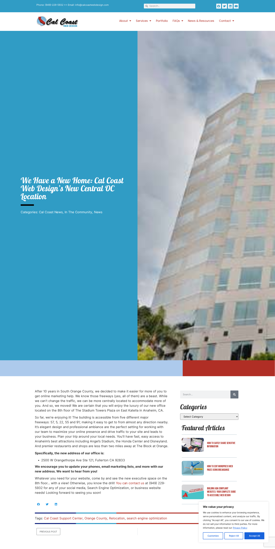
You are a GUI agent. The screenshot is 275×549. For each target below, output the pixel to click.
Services (142, 21)
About (123, 21)
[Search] (234, 394)
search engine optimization (147, 518)
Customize (213, 535)
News (98, 212)
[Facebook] (218, 6)
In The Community (78, 212)
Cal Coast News (51, 212)
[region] (234, 522)
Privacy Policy (240, 527)
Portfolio (162, 21)
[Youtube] (236, 6)
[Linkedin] (230, 6)
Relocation (117, 518)
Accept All (254, 535)
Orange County (96, 518)
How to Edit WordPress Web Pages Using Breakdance (220, 468)
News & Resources (201, 21)
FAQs (176, 21)
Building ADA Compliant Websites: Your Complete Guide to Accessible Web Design (221, 492)
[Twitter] (224, 6)
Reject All (234, 535)
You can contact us (130, 483)
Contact (225, 21)
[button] (38, 504)
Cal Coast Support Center (63, 518)
